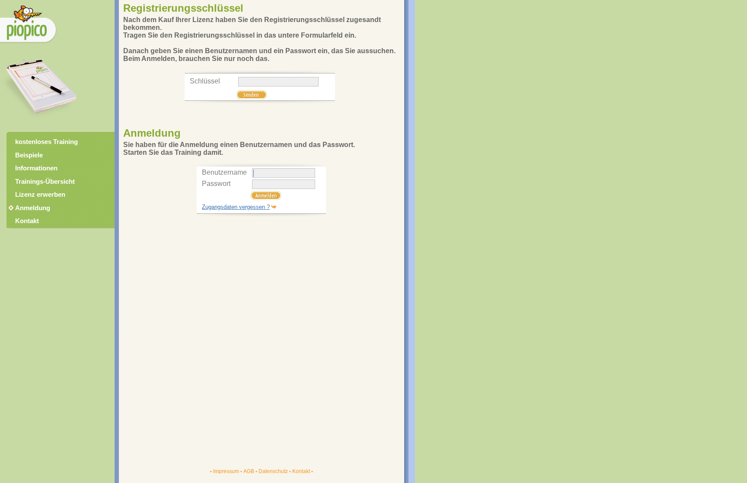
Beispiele (29, 155)
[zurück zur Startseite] (28, 43)
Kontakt (301, 471)
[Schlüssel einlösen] (251, 97)
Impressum (226, 471)
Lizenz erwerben (40, 194)
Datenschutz (273, 471)
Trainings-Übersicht (45, 181)
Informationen (36, 168)
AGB (248, 471)
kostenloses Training (46, 141)
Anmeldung (32, 208)
